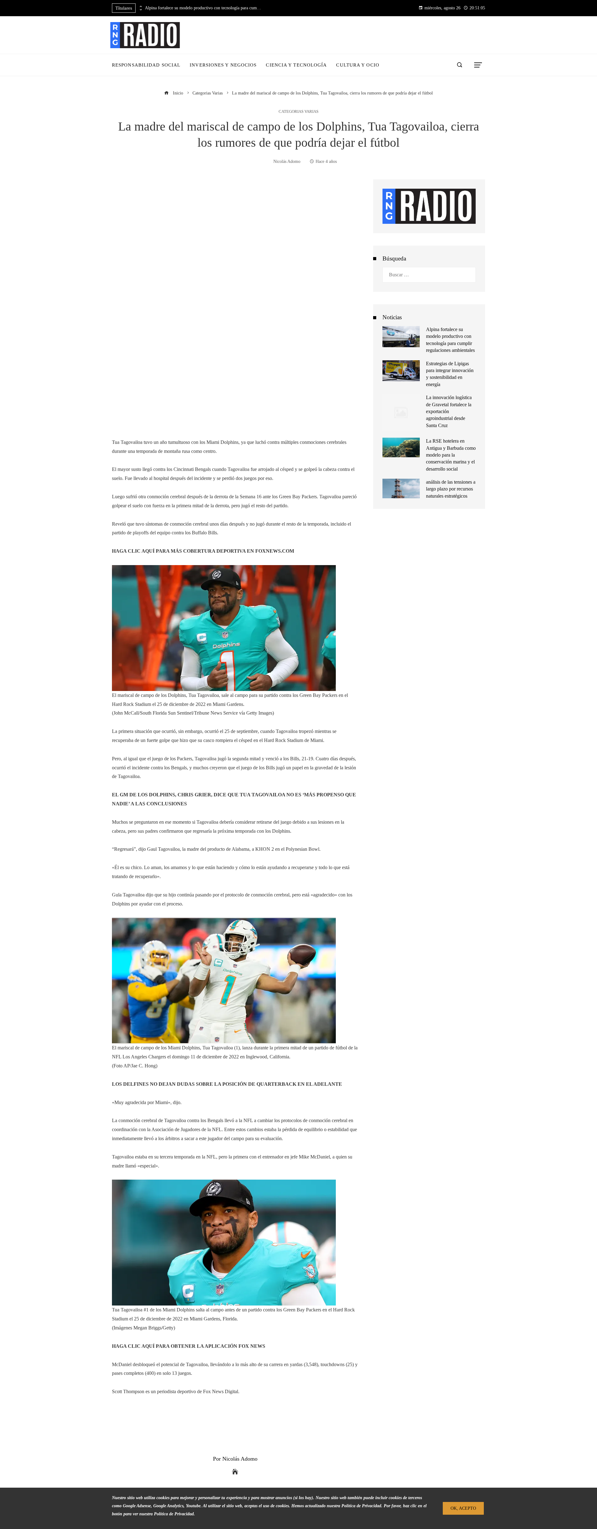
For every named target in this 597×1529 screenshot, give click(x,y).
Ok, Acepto (463, 1508)
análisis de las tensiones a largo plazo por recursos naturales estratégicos (450, 489)
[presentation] (140, 6)
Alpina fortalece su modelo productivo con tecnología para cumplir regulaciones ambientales (204, 8)
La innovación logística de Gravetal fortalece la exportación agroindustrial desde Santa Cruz (449, 411)
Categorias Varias (298, 112)
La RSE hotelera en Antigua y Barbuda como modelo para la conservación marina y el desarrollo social (451, 455)
